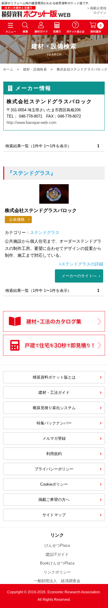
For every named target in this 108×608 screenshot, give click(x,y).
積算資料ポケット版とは (54, 377)
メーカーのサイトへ (79, 276)
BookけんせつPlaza (57, 563)
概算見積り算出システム (54, 408)
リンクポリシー (57, 572)
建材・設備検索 (35, 69)
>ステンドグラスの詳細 (81, 264)
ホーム (8, 69)
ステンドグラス (44, 232)
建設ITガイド (57, 554)
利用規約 (54, 453)
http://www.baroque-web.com (31, 122)
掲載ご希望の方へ (54, 499)
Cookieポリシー (54, 484)
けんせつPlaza (57, 545)
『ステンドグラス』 (31, 173)
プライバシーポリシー (54, 469)
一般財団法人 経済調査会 (57, 581)
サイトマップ (54, 515)
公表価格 (17, 219)
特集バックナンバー (54, 423)
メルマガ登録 (54, 438)
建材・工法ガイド (54, 392)
